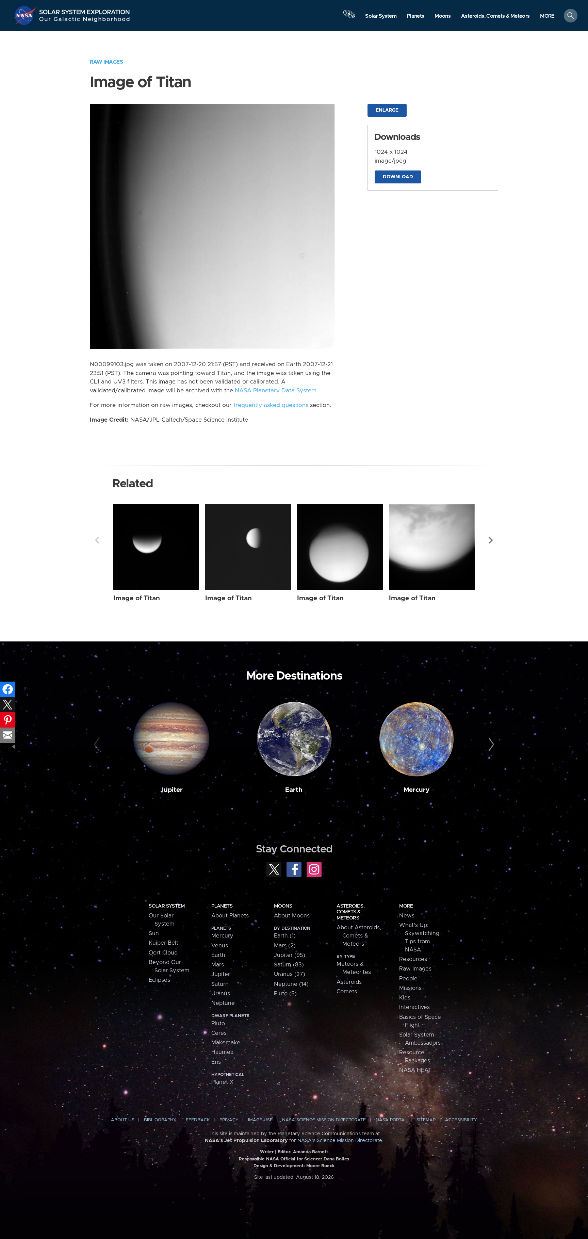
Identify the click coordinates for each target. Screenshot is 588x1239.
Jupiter (171, 790)
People (408, 978)
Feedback (198, 1120)
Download (398, 177)
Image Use (260, 1120)
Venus (219, 945)
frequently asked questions (270, 405)
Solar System (166, 906)
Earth (294, 790)
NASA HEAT (415, 1070)
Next (491, 540)
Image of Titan (136, 598)
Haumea (222, 1052)
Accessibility (461, 1120)
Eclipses (159, 980)
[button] (547, 16)
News (406, 915)
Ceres (219, 1033)
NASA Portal (391, 1120)
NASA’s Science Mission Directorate (339, 1140)
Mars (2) (285, 945)
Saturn (220, 984)
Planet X (222, 1082)
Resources (413, 959)
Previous (97, 540)
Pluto (218, 1023)
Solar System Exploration (85, 10)
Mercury (416, 790)
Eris (216, 1062)
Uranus (220, 993)
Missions (410, 988)
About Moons (292, 915)
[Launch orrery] (349, 17)
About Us (122, 1120)
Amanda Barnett (310, 1152)
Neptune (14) (291, 984)
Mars (217, 964)
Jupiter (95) (289, 955)
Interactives (414, 1007)
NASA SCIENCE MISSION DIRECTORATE (324, 1120)
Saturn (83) (289, 964)
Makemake (225, 1042)
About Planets (230, 915)
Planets (221, 906)
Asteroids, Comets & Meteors (350, 911)
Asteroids (349, 982)
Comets (347, 991)
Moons (283, 906)
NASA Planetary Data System (275, 391)
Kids (404, 997)
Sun (154, 933)
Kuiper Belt (163, 943)
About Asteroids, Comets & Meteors (359, 936)
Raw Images (106, 62)
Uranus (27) (289, 974)
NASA (26, 15)
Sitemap (426, 1120)
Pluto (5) (285, 993)
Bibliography (160, 1120)
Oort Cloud (163, 953)
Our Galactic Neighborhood (85, 20)
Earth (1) (285, 936)
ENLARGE (387, 110)
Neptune (223, 1003)
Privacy (229, 1120)
